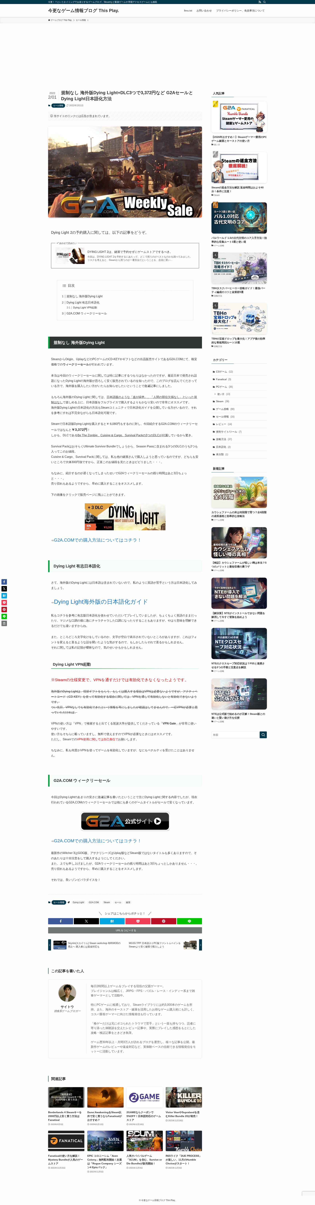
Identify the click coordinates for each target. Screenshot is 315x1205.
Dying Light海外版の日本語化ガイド (101, 601)
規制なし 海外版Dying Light (84, 296)
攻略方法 (224, 439)
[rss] (259, 2)
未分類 (222, 454)
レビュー (224, 424)
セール (118, 902)
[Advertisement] (157, 50)
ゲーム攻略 (225, 408)
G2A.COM (94, 902)
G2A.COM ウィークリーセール (87, 313)
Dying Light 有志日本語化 (83, 302)
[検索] (264, 2)
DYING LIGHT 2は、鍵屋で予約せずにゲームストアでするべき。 (130, 251)
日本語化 (223, 446)
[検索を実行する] (263, 734)
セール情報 (58, 105)
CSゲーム (224, 371)
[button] (60, 921)
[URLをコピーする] (4, 623)
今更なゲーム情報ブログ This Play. (83, 10)
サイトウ (67, 1007)
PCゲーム (224, 386)
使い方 (223, 394)
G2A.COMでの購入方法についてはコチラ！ (98, 540)
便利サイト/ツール (229, 431)
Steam (107, 902)
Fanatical (223, 379)
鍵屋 (128, 902)
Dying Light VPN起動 (85, 307)
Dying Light (78, 902)
